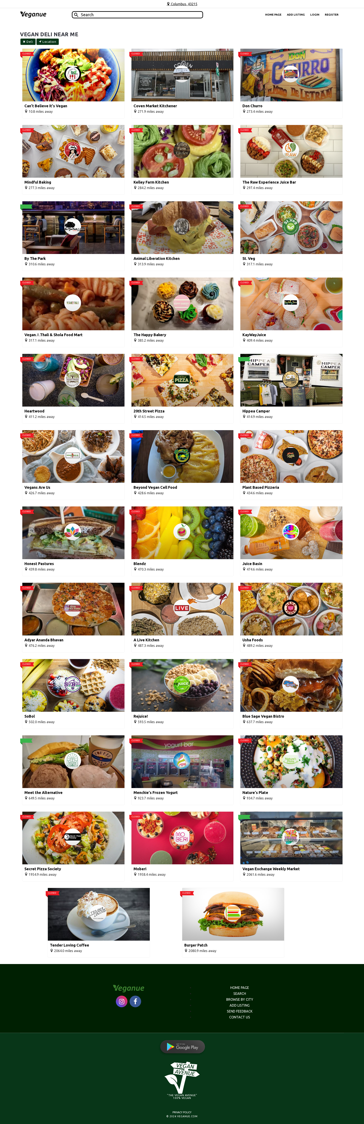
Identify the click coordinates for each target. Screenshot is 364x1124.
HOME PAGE (239, 988)
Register (332, 14)
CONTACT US (239, 1017)
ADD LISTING (240, 1005)
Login (314, 14)
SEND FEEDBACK (240, 1011)
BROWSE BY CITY (239, 999)
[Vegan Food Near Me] (33, 14)
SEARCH (239, 993)
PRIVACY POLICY (182, 1112)
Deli (29, 41)
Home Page (273, 14)
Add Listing (296, 14)
